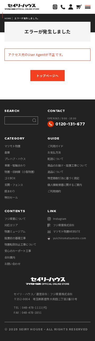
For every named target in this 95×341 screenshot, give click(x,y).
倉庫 (7, 152)
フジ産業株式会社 (63, 225)
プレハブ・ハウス (15, 159)
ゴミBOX (9, 178)
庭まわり (9, 191)
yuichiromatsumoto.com (69, 238)
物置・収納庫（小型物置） (20, 172)
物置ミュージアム (14, 231)
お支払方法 (54, 152)
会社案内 (9, 257)
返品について (55, 172)
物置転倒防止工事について (20, 244)
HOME (7, 18)
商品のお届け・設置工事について (67, 165)
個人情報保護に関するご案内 (65, 185)
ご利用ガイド (55, 146)
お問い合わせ (12, 264)
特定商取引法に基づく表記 (63, 178)
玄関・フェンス (13, 185)
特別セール (11, 197)
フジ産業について (15, 219)
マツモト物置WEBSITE (66, 231)
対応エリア (11, 225)
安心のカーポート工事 (17, 251)
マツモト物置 (12, 146)
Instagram (59, 219)
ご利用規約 (54, 191)
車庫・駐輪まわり (15, 165)
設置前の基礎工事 (15, 238)
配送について (55, 159)
